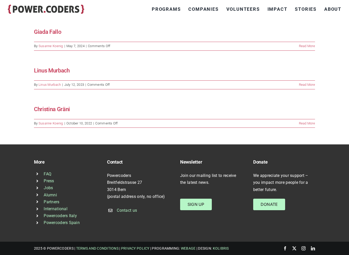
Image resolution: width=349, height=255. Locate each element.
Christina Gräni (52, 109)
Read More (307, 46)
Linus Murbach (52, 70)
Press (49, 180)
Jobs (48, 187)
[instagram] (303, 248)
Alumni (50, 195)
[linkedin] (313, 248)
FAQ (47, 174)
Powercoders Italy (60, 215)
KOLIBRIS (221, 248)
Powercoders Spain (62, 222)
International (55, 208)
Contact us (127, 210)
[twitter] (294, 248)
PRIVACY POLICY (135, 248)
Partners (51, 201)
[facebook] (285, 248)
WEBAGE (188, 248)
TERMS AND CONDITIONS (97, 248)
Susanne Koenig (51, 46)
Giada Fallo (47, 32)
